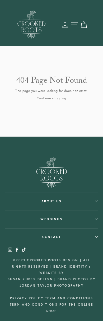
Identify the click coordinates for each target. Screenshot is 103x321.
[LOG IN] (65, 25)
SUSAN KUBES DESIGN (31, 279)
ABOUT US (51, 201)
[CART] (84, 25)
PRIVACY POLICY (27, 298)
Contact (51, 237)
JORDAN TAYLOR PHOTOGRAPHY (51, 285)
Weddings (51, 219)
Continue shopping (51, 98)
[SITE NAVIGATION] (74, 25)
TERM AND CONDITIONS (69, 298)
